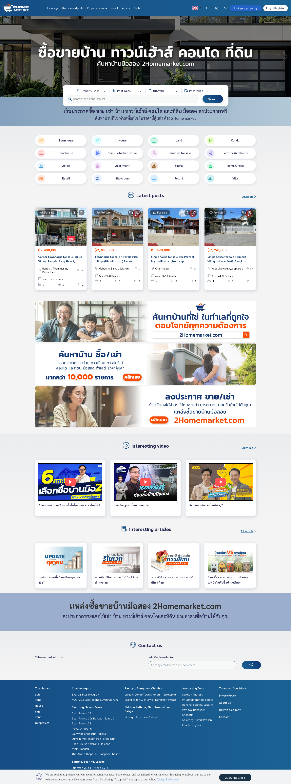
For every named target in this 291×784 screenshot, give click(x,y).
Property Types (95, 8)
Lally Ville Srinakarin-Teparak (89, 733)
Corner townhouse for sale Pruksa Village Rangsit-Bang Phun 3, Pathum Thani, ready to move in (60, 259)
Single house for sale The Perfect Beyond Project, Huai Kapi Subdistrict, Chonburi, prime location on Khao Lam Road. (172, 259)
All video (247, 447)
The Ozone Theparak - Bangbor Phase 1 (96, 754)
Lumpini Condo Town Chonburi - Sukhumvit (150, 694)
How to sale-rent (230, 709)
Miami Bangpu (80, 748)
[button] (285, 56)
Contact (138, 8)
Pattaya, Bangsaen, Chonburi (144, 688)
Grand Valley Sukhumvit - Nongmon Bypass (151, 699)
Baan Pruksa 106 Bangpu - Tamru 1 (93, 718)
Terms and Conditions (233, 688)
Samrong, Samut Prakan (88, 707)
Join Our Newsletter (161, 657)
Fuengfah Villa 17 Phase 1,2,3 (90, 767)
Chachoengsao (81, 688)
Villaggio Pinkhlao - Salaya (141, 717)
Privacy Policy (227, 695)
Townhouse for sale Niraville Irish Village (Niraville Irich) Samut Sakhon (116, 259)
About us (225, 702)
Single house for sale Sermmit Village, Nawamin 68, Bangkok (226, 259)
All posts (247, 196)
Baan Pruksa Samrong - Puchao (91, 743)
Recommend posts (72, 8)
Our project (42, 722)
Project (114, 8)
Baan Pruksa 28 (81, 723)
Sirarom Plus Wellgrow (85, 694)
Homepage (52, 8)
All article (247, 531)
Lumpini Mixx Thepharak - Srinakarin (93, 738)
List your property (245, 8)
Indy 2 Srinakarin (82, 728)
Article (126, 8)
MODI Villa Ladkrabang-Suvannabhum (95, 699)
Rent (38, 699)
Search (212, 99)
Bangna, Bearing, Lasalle (88, 761)
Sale (38, 694)
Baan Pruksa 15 (81, 713)
